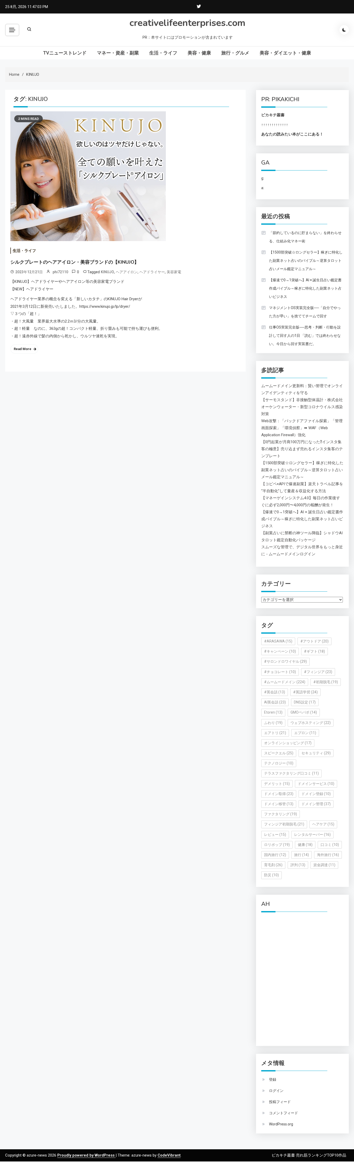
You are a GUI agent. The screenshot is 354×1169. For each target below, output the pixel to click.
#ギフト (314, 651)
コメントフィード (283, 1113)
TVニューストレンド (65, 53)
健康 (305, 845)
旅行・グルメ (235, 53)
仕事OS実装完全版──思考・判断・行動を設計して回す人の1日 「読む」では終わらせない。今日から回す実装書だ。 (305, 335)
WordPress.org (281, 1124)
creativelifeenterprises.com (187, 23)
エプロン (305, 733)
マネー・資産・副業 (118, 53)
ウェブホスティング (311, 723)
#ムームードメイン (284, 682)
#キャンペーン (280, 651)
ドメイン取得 (278, 794)
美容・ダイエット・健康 (285, 53)
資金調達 (324, 865)
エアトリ (275, 733)
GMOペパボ (304, 712)
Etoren (273, 712)
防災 (271, 875)
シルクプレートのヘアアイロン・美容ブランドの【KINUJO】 (74, 262)
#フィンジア (318, 672)
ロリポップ (277, 845)
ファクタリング (280, 814)
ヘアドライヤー (152, 272)
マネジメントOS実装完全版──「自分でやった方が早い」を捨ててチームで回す (305, 312)
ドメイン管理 (316, 804)
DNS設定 (305, 702)
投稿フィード (280, 1102)
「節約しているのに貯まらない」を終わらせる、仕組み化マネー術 (305, 237)
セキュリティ (316, 753)
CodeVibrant (169, 1155)
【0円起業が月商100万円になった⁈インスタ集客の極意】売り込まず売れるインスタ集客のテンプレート (302, 449)
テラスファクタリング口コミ (291, 773)
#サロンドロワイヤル (285, 661)
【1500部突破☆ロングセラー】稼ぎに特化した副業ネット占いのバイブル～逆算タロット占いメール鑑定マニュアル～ (306, 260)
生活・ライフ (163, 53)
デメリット (277, 784)
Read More (22, 349)
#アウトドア (314, 641)
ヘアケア (323, 824)
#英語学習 (305, 692)
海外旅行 (328, 855)
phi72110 (60, 272)
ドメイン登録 (316, 794)
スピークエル (278, 753)
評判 (298, 865)
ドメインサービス (316, 784)
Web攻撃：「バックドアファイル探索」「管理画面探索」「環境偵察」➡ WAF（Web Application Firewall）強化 (302, 428)
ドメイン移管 (278, 804)
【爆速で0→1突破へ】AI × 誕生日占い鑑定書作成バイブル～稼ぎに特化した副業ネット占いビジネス (305, 288)
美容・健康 (199, 53)
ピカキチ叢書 (273, 115)
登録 (272, 1079)
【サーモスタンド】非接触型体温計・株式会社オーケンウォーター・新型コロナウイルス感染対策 (302, 407)
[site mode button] (344, 30)
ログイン (276, 1091)
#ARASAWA (278, 641)
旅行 (301, 855)
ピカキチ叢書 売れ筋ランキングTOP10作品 (309, 1155)
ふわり (273, 723)
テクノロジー (278, 763)
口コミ (330, 845)
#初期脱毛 (325, 682)
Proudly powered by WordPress (86, 1155)
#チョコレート (280, 672)
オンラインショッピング (287, 743)
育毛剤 (273, 865)
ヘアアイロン (127, 272)
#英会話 (274, 692)
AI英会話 (275, 702)
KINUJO (107, 272)
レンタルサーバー (312, 834)
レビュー (275, 834)
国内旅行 (275, 855)
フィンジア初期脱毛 (284, 824)
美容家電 (174, 272)
